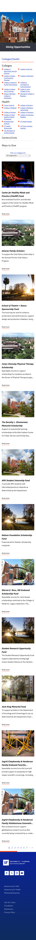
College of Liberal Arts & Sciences (9, 90)
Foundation (8, 906)
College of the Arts (26, 69)
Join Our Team (9, 902)
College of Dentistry (26, 105)
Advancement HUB (11, 886)
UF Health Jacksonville (8, 127)
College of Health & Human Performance (10, 84)
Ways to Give (9, 145)
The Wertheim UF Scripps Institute (9, 132)
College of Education (26, 76)
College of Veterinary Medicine (27, 116)
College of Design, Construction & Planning (9, 78)
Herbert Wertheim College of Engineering (9, 96)
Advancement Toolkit (12, 889)
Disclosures (8, 909)
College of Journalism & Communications (25, 85)
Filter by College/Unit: (18, 153)
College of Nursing (10, 112)
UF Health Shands (26, 121)
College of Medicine (10, 108)
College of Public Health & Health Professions (9, 117)
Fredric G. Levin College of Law (25, 90)
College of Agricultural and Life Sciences (10, 71)
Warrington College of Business (27, 95)
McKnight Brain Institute (9, 123)
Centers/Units (9, 137)
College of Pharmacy (27, 112)
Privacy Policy (9, 912)
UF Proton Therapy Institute (26, 127)
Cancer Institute (9, 105)
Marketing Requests (12, 893)
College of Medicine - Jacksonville (27, 109)
